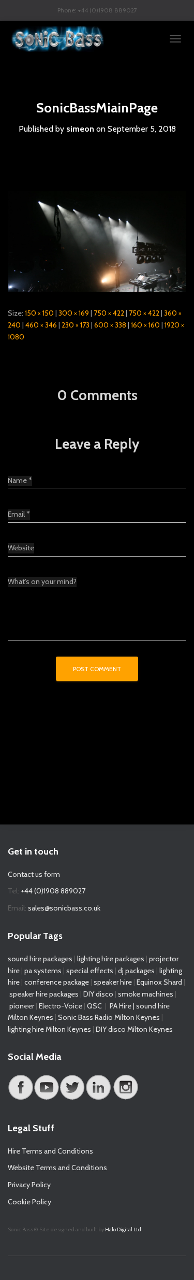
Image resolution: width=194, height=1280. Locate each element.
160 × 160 (145, 325)
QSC (94, 1006)
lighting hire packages (110, 958)
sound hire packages (40, 958)
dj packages (136, 970)
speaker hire (113, 982)
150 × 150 (39, 313)
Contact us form (34, 874)
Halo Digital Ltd (123, 1229)
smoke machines (145, 994)
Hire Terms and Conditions (50, 1151)
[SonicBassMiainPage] (97, 241)
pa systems (43, 970)
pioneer (21, 1006)
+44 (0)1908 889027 (53, 890)
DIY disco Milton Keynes (134, 1029)
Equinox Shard (159, 982)
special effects (89, 970)
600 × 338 (110, 325)
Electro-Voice (60, 1006)
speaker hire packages (44, 994)
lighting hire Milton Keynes (49, 1029)
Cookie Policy (29, 1201)
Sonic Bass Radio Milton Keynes (109, 1017)
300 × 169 (73, 313)
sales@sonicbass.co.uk (64, 908)
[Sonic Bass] (62, 39)
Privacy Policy (29, 1184)
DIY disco (98, 994)
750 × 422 (109, 313)
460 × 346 (41, 325)
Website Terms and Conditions (57, 1167)
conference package (56, 982)
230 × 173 (75, 325)
